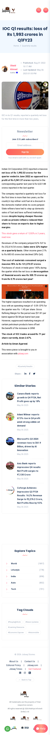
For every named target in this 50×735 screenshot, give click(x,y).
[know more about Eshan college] (25, 727)
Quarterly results (29, 46)
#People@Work (14, 622)
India (13, 576)
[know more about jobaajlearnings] (37, 718)
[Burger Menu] (45, 10)
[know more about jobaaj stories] (25, 718)
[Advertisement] (25, 531)
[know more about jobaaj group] (24, 694)
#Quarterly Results (25, 366)
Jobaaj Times (15, 669)
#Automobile (33, 632)
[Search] (38, 10)
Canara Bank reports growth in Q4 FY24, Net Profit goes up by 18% (29, 397)
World (14, 563)
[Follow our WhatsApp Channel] (7, 729)
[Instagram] (25, 673)
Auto (13, 582)
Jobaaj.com (32, 665)
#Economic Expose (16, 632)
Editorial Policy (13, 665)
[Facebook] (29, 373)
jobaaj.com (23, 353)
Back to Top (26, 680)
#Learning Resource (16, 627)
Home (16, 46)
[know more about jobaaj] (12, 718)
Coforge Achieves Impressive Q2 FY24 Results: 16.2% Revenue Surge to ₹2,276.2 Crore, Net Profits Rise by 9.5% (30, 495)
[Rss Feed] (30, 673)
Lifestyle (15, 570)
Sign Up (25, 152)
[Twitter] (34, 373)
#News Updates (31, 622)
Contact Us (29, 661)
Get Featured (34, 669)
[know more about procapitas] (14, 727)
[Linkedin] (25, 373)
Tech (13, 589)
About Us (13, 661)
